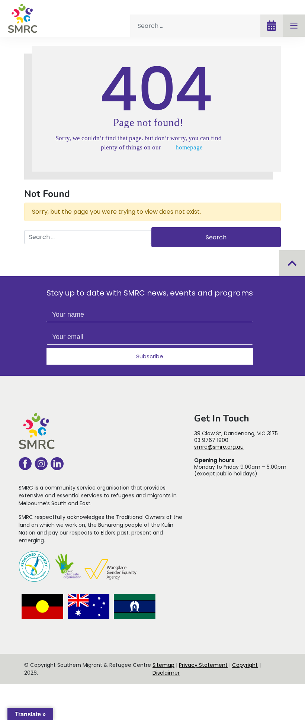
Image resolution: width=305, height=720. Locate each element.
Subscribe (149, 356)
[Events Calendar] (271, 25)
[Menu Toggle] (294, 25)
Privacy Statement (203, 665)
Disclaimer (166, 673)
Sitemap (163, 665)
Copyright (245, 665)
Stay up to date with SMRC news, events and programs (149, 293)
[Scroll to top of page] (292, 263)
